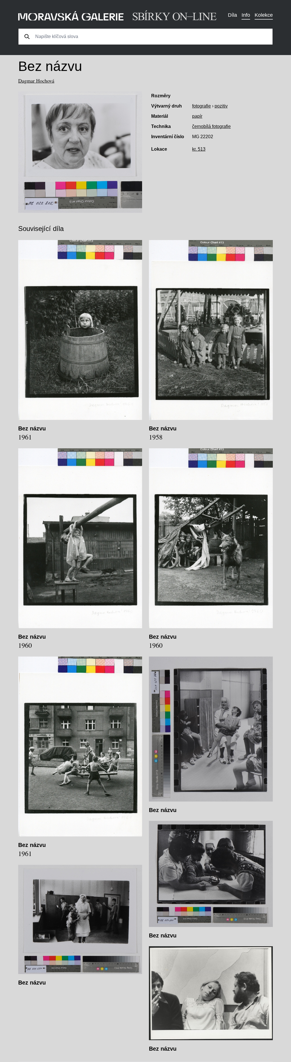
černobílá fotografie (211, 126)
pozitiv (221, 106)
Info (246, 15)
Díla (232, 15)
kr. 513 (198, 149)
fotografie (201, 106)
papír (197, 116)
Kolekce (264, 15)
